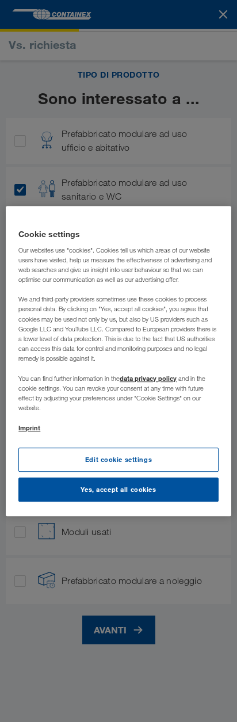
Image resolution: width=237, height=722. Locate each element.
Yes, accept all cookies (118, 489)
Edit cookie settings (118, 459)
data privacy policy (148, 378)
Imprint (29, 427)
